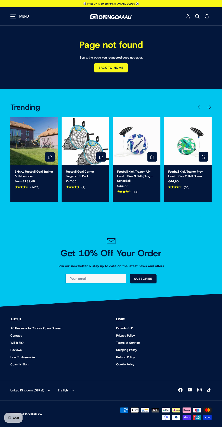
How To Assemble (22, 357)
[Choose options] (50, 157)
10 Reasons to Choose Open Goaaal (35, 328)
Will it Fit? (17, 343)
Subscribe (143, 279)
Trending (25, 107)
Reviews (16, 350)
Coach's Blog (19, 364)
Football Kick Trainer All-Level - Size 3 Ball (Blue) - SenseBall (135, 176)
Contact (16, 335)
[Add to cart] (101, 157)
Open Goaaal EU (31, 414)
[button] (197, 16)
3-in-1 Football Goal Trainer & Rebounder (34, 174)
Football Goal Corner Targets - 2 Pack (80, 174)
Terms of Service (128, 343)
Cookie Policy (125, 364)
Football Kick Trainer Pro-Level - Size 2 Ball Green (185, 174)
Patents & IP (124, 328)
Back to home (111, 68)
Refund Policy (125, 357)
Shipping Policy (126, 350)
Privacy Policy (125, 335)
